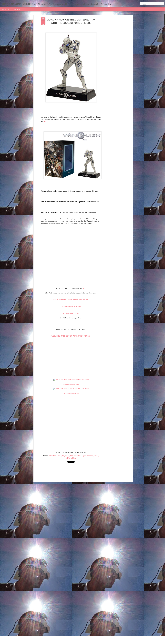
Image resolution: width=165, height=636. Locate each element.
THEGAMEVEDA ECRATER (71, 313)
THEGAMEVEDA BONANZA (71, 306)
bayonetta (65, 456)
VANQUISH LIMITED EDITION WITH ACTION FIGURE (70, 336)
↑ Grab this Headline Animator (71, 384)
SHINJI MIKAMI (71, 458)
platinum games (92, 456)
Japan (84, 456)
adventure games (55, 456)
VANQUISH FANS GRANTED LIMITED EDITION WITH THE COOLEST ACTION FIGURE (71, 21)
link (45, 121)
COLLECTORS (75, 456)
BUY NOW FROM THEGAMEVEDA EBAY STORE (71, 299)
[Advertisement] (113, 52)
